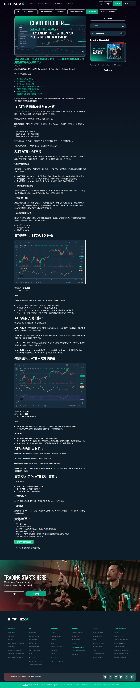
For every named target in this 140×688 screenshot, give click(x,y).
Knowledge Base (98, 643)
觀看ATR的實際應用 (25, 542)
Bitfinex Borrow (34, 643)
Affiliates (11, 636)
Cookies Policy (119, 636)
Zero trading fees (98, 653)
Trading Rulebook (120, 657)
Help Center (76, 639)
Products (60, 12)
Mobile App (33, 639)
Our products (58, 4)
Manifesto (54, 650)
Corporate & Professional (16, 643)
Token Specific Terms (121, 653)
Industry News (29, 12)
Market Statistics (56, 646)
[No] (137, 685)
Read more (108, 70)
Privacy (116, 632)
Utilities (53, 653)
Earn (39, 4)
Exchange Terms (119, 643)
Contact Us (75, 636)
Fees (52, 643)
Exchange (11, 632)
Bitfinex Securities (108, 12)
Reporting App (34, 646)
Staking (10, 639)
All (18, 12)
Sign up (118, 4)
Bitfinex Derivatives (35, 661)
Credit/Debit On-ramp (15, 657)
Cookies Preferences (121, 639)
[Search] (123, 25)
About (53, 632)
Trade (31, 4)
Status (74, 643)
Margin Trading (34, 636)
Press (94, 650)
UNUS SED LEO (34, 650)
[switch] (122, 33)
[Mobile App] (101, 3)
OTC (30, 653)
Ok (121, 685)
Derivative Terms (119, 646)
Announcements (76, 12)
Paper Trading (97, 646)
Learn (47, 4)
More (70, 4)
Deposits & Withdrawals (16, 653)
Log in (109, 4)
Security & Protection (15, 650)
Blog (94, 639)
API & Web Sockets (78, 651)
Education (92, 12)
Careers (53, 639)
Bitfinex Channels (77, 632)
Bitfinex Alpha (46, 12)
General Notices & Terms (122, 650)
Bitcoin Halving (98, 632)
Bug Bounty (75, 654)
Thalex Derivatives (35, 665)
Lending (11, 646)
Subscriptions (97, 657)
